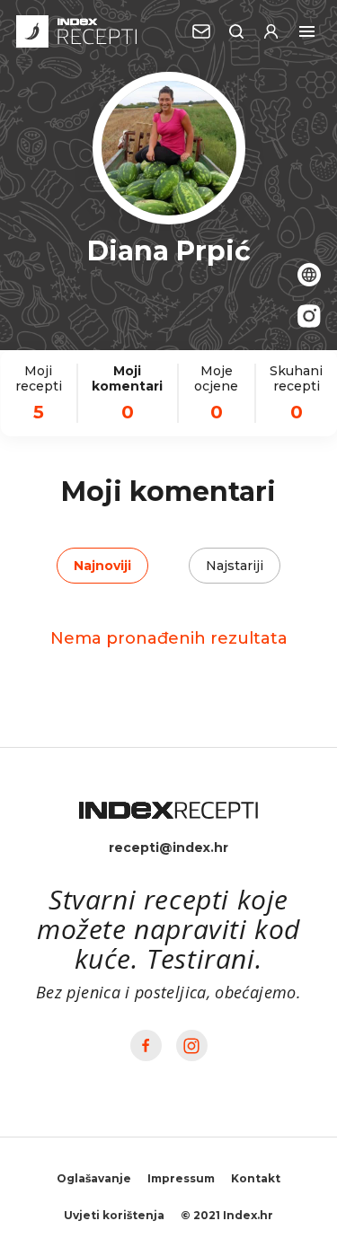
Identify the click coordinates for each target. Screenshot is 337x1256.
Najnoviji (102, 566)
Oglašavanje (94, 1178)
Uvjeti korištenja (114, 1215)
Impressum (181, 1178)
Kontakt (255, 1178)
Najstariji (234, 566)
